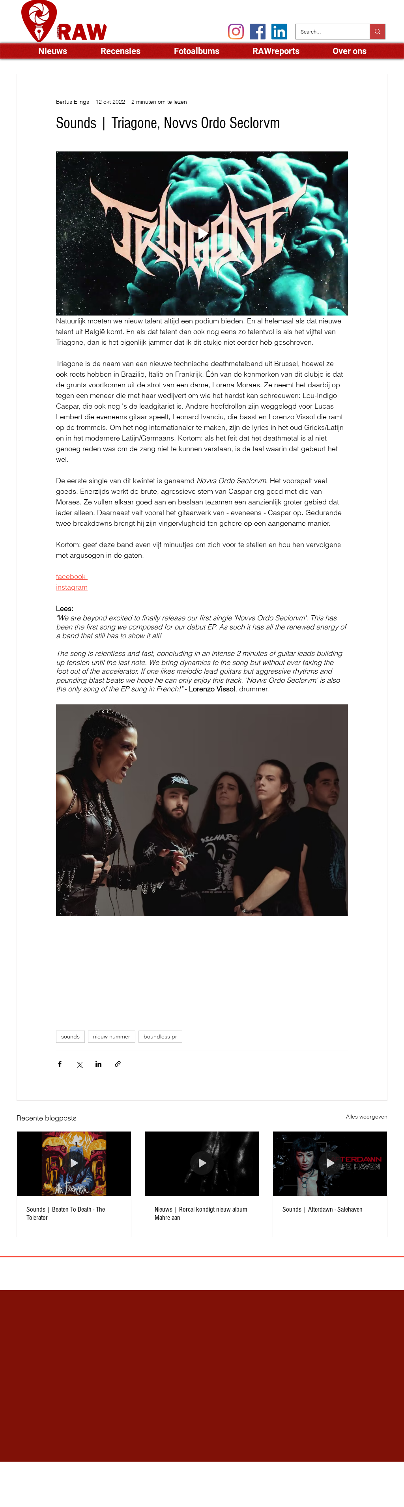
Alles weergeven (366, 1116)
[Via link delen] (118, 1064)
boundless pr (160, 1036)
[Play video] (202, 233)
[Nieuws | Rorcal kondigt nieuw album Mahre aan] (202, 1163)
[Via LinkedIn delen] (98, 1064)
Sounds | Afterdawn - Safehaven (322, 1209)
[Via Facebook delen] (60, 1064)
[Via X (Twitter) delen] (79, 1064)
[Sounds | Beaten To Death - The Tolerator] (74, 1163)
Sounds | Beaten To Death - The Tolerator (65, 1213)
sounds (70, 1036)
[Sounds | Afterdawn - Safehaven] (330, 1163)
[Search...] (377, 31)
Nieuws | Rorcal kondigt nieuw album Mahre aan (201, 1213)
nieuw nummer (111, 1036)
